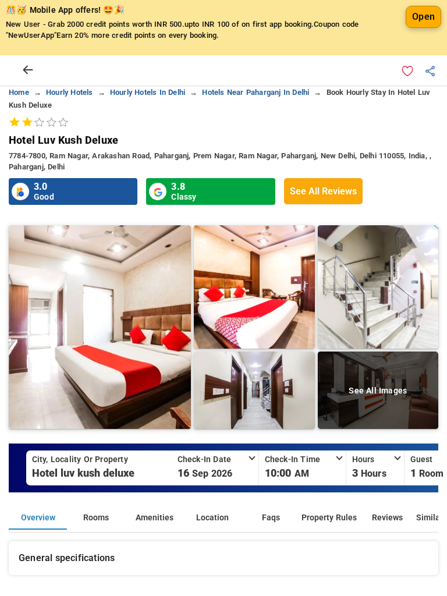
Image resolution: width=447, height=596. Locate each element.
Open (423, 16)
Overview (38, 518)
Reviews (387, 518)
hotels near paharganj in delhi (255, 92)
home (19, 92)
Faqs (271, 518)
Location (212, 518)
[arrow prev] (27, 70)
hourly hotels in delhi (147, 92)
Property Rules (329, 518)
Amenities (154, 518)
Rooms (96, 518)
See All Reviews (323, 191)
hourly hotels (69, 92)
